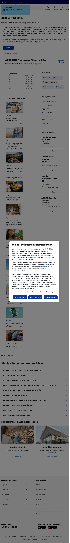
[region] (34, 271)
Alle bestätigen (20, 297)
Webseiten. (47, 267)
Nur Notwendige (35, 297)
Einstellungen (50, 297)
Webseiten (22, 249)
